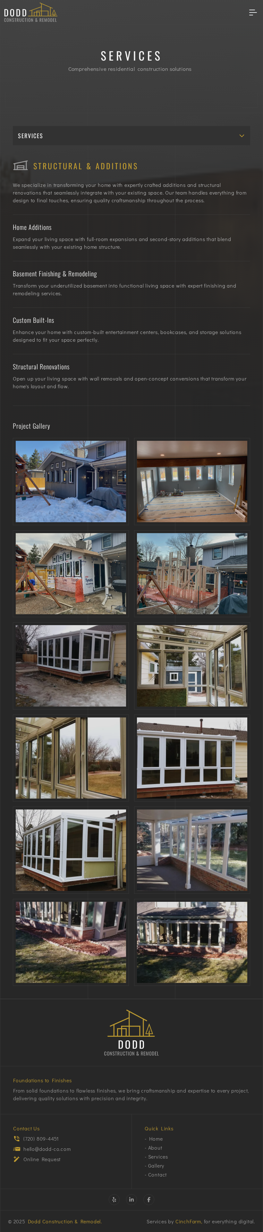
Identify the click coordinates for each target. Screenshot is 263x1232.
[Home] (131, 1033)
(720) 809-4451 (41, 1138)
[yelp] (114, 1199)
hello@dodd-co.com (47, 1148)
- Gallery (154, 1165)
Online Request (42, 1159)
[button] (131, 135)
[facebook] (148, 1199)
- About (153, 1147)
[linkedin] (131, 1199)
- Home (154, 1138)
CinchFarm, (188, 1221)
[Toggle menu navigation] (253, 12)
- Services (156, 1156)
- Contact (156, 1174)
